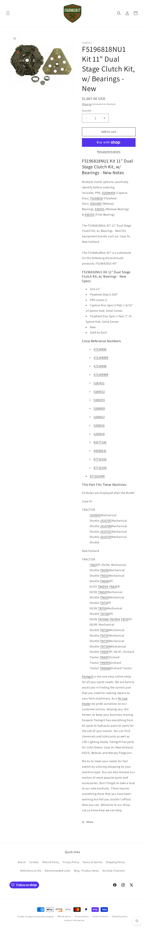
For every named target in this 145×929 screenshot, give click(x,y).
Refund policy (64, 916)
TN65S (104, 597)
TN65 (112, 587)
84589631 (100, 451)
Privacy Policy (71, 862)
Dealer (86, 704)
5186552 (99, 392)
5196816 (99, 425)
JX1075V (105, 537)
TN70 (103, 603)
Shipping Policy (115, 862)
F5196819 (96, 198)
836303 (89, 215)
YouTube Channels (113, 870)
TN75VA (105, 646)
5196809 (99, 408)
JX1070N (106, 526)
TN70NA (103, 619)
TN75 (124, 619)
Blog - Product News (86, 870)
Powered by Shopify (44, 916)
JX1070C (105, 521)
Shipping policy (120, 916)
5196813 (99, 417)
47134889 (100, 349)
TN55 (92, 565)
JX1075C (105, 532)
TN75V (104, 641)
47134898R (101, 375)
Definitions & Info (31, 870)
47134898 (100, 366)
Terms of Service (93, 862)
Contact (34, 862)
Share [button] (89, 822)
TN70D (104, 614)
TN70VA (115, 619)
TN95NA (105, 668)
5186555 (99, 400)
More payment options (108, 151)
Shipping (87, 104)
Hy (119, 698)
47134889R (101, 358)
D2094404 (108, 193)
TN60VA (103, 587)
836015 (100, 209)
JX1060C (95, 515)
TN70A (102, 608)
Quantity (86, 110)
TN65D (102, 592)
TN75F (104, 635)
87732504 (100, 468)
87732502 (100, 459)
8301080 (95, 204)
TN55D (104, 570)
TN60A (104, 581)
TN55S (104, 576)
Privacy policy (82, 916)
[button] (8, 13)
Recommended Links (57, 870)
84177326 (100, 442)
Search (22, 862)
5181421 (99, 383)
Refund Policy (50, 862)
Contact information (74, 920)
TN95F (104, 657)
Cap (124, 698)
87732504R (97, 476)
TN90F (104, 652)
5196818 (99, 434)
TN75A (104, 630)
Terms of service (100, 916)
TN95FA (105, 663)
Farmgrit (87, 676)
